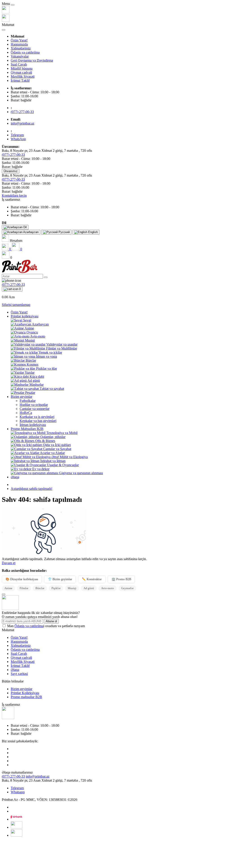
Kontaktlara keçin (14, 195)
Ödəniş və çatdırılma (25, 52)
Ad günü (88, 588)
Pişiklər (56, 588)
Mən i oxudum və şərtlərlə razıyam (46, 626)
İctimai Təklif (20, 80)
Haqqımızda (19, 44)
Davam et (8, 563)
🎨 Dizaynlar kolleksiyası (22, 579)
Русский (64, 232)
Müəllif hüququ (22, 68)
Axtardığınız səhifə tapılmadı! (31, 488)
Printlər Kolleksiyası (25, 693)
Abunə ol (51, 621)
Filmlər (24, 588)
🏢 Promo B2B (121, 579)
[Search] (45, 277)
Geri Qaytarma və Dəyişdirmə (32, 60)
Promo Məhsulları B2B (27, 429)
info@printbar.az (22, 123)
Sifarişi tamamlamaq (16, 305)
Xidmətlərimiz (21, 48)
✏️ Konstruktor (92, 579)
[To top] (3, 594)
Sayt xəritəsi (19, 674)
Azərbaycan (30, 232)
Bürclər (39, 588)
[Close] (12, 5)
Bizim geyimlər (21, 397)
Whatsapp (18, 792)
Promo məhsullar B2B (26, 697)
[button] (11, 199)
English (92, 232)
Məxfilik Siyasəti (23, 76)
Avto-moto (107, 588)
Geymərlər (127, 588)
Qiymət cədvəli (21, 72)
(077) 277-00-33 (22, 112)
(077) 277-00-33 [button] (13, 776)
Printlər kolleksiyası (24, 316)
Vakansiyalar (20, 56)
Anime (8, 588)
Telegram (17, 788)
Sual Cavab (19, 64)
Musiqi (72, 588)
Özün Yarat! (19, 40)
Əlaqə (15, 477)
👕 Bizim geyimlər (60, 579)
